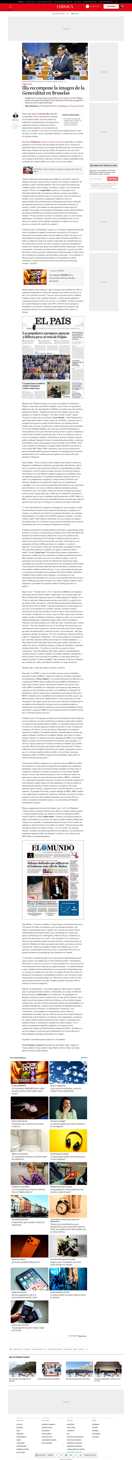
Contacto (70, 1431)
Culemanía (45, 1431)
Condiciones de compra (76, 1449)
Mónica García (78, 1)
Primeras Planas (23, 1449)
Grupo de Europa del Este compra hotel (63, 1)
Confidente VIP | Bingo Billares (105, 1)
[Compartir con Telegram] (76, 1455)
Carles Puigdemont (37, 1349)
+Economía (21, 1443)
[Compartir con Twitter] (61, 1455)
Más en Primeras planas (19, 1357)
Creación (20, 1434)
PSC (45, 1349)
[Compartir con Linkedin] (71, 1455)
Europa (75, 1349)
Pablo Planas (15, 120)
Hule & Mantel (47, 1443)
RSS (68, 1434)
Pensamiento (21, 1437)
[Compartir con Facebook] (56, 1455)
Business (20, 1427)
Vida (18, 1431)
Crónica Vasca (47, 1427)
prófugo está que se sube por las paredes (44, 142)
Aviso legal (71, 1427)
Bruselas (81, 1349)
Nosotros (70, 1424)
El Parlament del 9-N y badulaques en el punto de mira (61, 106)
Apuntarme (113, 179)
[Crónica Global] (66, 6)
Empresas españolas (74, 1446)
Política (19, 1424)
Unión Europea (67, 1349)
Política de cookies (74, 1440)
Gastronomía (21, 1446)
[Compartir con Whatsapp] (66, 1455)
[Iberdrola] (74, 13)
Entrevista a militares (30, 1)
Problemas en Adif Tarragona (90, 1)
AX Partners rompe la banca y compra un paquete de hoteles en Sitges (57, 170)
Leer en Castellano (5, 10)
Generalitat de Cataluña (55, 1349)
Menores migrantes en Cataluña (44, 1)
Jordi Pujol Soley (18, 1349)
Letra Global (46, 1434)
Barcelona (28, 1349)
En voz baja (21, 1452)
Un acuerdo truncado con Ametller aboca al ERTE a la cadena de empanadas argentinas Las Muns (73, 122)
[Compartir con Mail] (81, 1455)
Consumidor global (49, 1440)
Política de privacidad (75, 1437)
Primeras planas (27, 84)
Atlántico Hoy (47, 1437)
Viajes (19, 1440)
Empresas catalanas (74, 1443)
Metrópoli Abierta (48, 1424)
